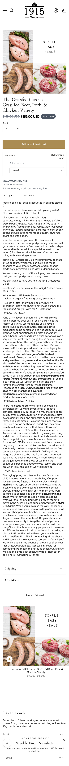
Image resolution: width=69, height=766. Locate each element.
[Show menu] (5, 10)
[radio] (34, 156)
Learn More (28, 195)
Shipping (10, 569)
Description (8, 195)
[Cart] (64, 10)
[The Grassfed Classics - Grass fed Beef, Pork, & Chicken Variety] (36, 636)
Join (62, 734)
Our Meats (11, 580)
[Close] (64, 740)
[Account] (56, 10)
